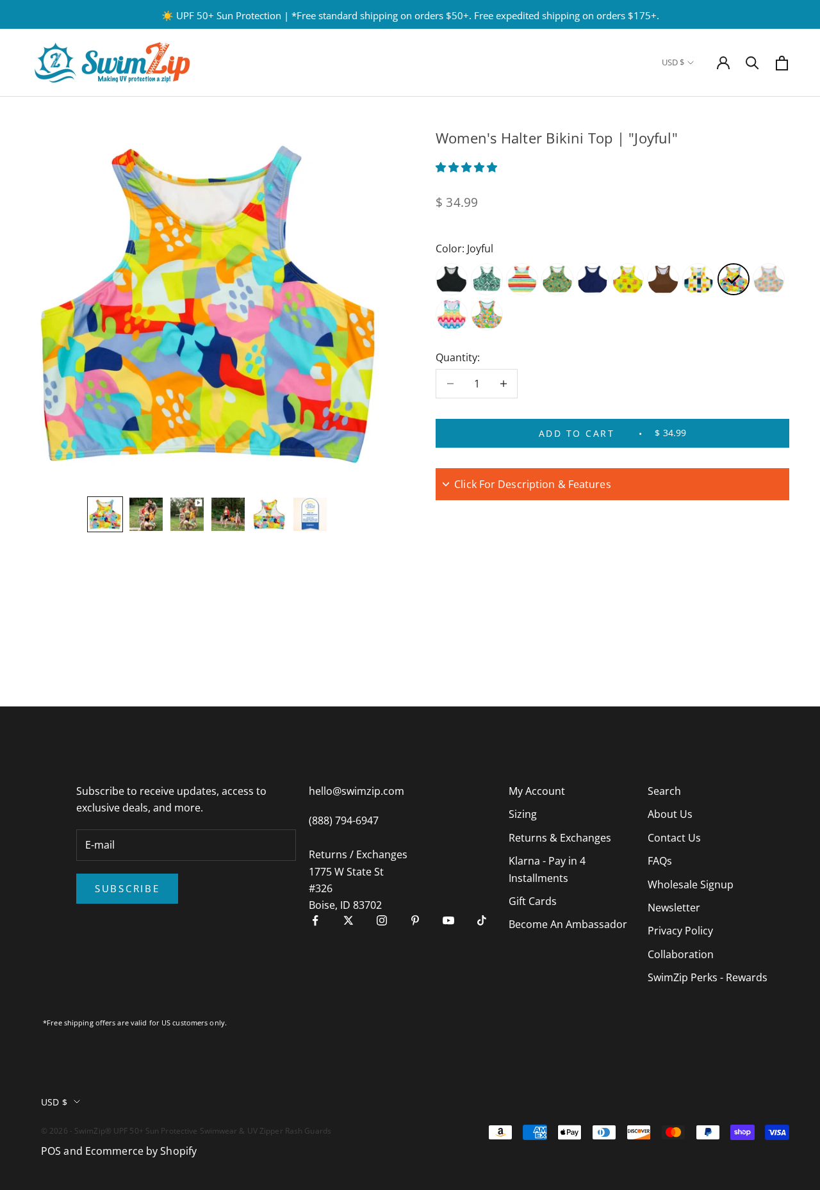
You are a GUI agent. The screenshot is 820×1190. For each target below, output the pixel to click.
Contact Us (674, 838)
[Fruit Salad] (487, 314)
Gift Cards (533, 901)
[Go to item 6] (310, 514)
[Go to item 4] (228, 514)
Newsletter (674, 908)
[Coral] (628, 279)
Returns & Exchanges (560, 838)
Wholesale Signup (691, 884)
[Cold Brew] (663, 279)
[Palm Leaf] (487, 279)
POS (51, 1151)
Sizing (523, 814)
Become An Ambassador (568, 924)
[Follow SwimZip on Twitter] (348, 920)
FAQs (660, 861)
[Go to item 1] (105, 514)
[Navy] (593, 279)
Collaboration (681, 954)
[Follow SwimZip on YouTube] (448, 920)
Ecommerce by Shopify (141, 1151)
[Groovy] (769, 279)
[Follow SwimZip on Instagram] (381, 920)
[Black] (452, 279)
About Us (670, 814)
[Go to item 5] (269, 514)
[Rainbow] (522, 279)
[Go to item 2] (146, 514)
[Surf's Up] (452, 314)
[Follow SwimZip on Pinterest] (415, 920)
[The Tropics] (557, 279)
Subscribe (127, 888)
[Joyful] (734, 279)
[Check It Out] (698, 279)
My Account (537, 791)
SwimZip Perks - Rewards (707, 977)
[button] (468, 167)
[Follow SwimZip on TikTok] (481, 920)
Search (664, 791)
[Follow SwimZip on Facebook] (315, 920)
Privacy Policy (680, 931)
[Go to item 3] (187, 514)
